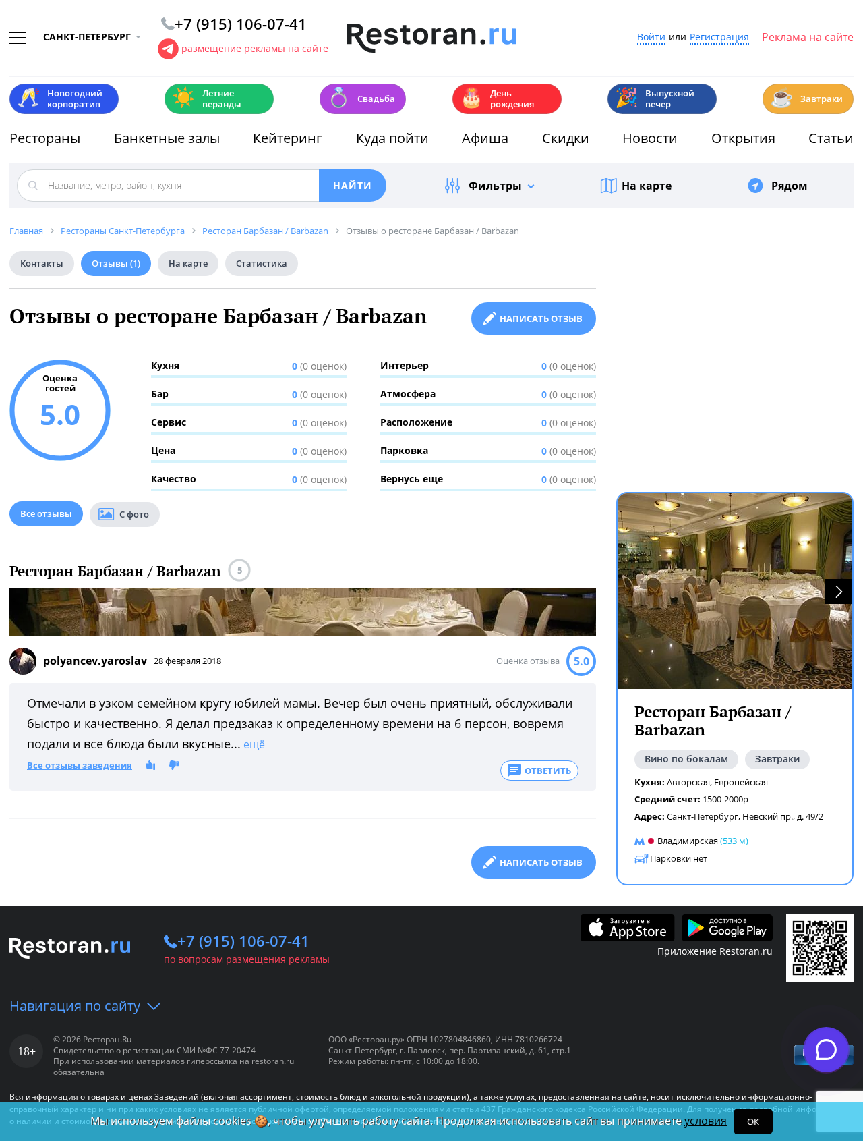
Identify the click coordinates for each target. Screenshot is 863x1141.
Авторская (688, 782)
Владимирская (687, 841)
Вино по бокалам (686, 758)
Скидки (565, 138)
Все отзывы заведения (79, 765)
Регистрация (719, 37)
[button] (838, 591)
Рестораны (44, 138)
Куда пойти (392, 138)
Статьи (831, 138)
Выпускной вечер (654, 98)
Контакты (41, 263)
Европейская (741, 782)
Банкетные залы (167, 138)
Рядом (789, 185)
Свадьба (361, 97)
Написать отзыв (541, 318)
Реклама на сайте (808, 38)
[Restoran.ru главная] (431, 38)
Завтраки (806, 97)
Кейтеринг (287, 138)
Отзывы (116, 263)
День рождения (497, 98)
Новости (650, 138)
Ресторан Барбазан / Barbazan (115, 571)
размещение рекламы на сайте (254, 48)
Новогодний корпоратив (59, 98)
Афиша (485, 138)
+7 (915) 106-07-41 (243, 940)
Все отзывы (46, 513)
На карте (647, 185)
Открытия (743, 138)
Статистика (261, 263)
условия (705, 1120)
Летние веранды (206, 98)
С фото (134, 514)
